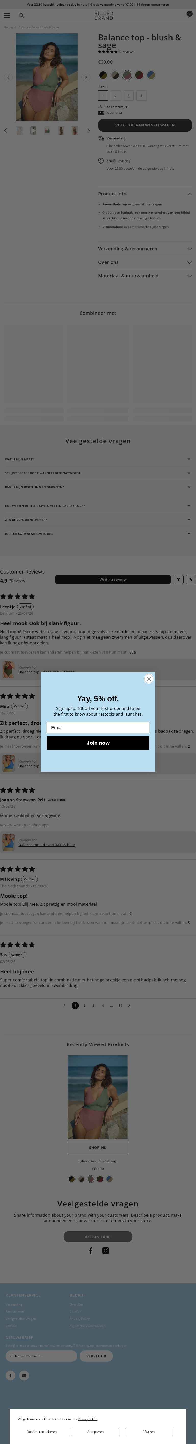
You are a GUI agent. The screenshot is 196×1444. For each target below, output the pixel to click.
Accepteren (95, 1431)
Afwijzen (149, 1431)
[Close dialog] (148, 678)
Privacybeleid (87, 1419)
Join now (98, 743)
